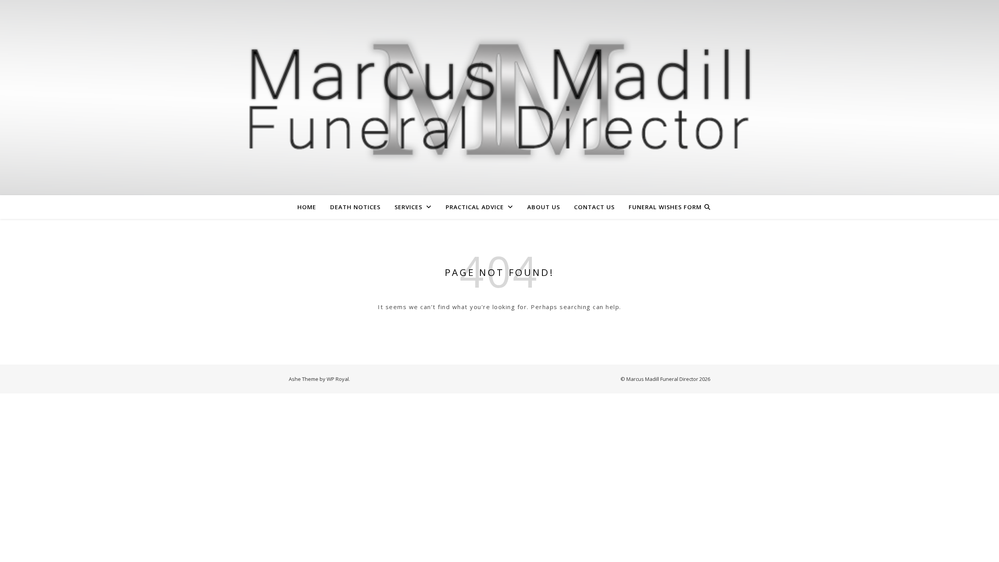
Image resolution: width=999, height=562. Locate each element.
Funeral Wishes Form (665, 207)
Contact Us (594, 207)
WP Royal (338, 378)
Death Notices (355, 207)
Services (408, 207)
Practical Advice (475, 207)
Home (306, 207)
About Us (543, 207)
